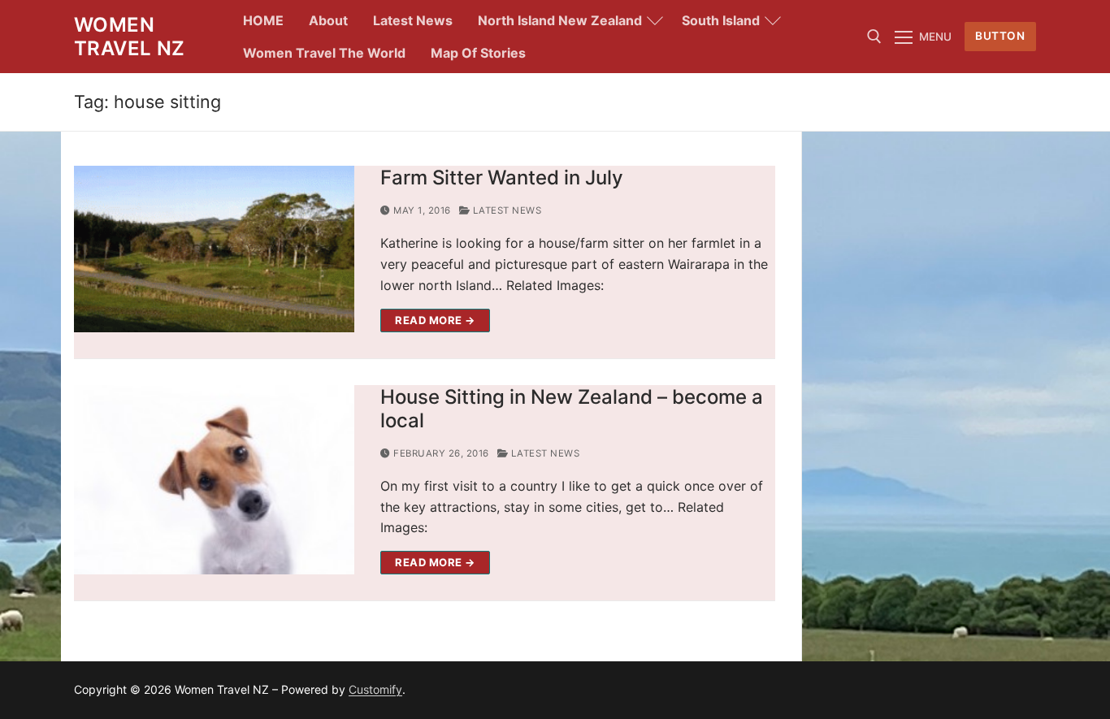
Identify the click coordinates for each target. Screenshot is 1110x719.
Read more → (435, 320)
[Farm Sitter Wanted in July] (214, 249)
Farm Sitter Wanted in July (501, 177)
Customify (375, 689)
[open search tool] (874, 36)
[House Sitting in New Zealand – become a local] (214, 480)
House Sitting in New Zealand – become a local (571, 408)
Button (1000, 35)
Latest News (505, 210)
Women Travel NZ (129, 36)
